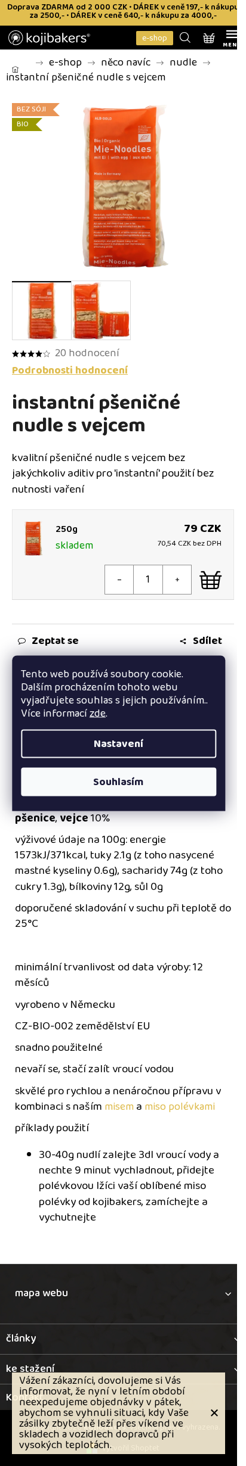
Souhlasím (118, 781)
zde (98, 713)
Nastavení (118, 743)
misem (119, 1106)
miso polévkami (179, 1106)
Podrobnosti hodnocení (70, 370)
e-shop (154, 38)
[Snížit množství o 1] (119, 579)
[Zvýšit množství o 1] (176, 579)
